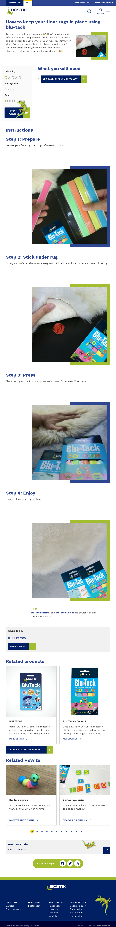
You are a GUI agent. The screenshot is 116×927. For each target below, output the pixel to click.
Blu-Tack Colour (65, 613)
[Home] (19, 11)
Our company (13, 909)
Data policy (76, 909)
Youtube (53, 916)
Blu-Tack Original (40, 613)
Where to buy (18, 646)
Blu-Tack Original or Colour (60, 79)
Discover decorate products (26, 750)
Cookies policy (78, 906)
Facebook (54, 906)
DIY (28, 3)
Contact (100, 13)
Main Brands (80, 3)
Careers (10, 906)
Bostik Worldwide (102, 3)
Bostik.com (34, 906)
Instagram (54, 909)
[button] (32, 831)
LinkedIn (53, 913)
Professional (15, 3)
